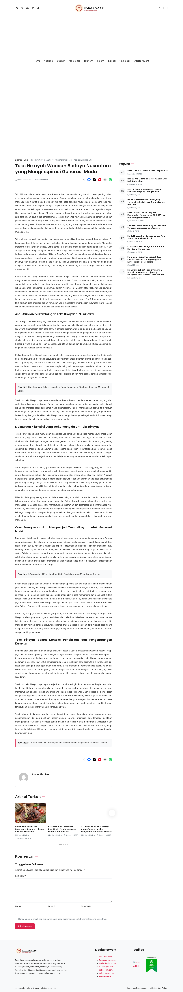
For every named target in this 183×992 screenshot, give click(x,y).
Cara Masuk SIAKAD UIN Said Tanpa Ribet (147, 170)
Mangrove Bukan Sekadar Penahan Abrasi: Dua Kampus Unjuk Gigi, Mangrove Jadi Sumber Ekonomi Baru (145, 272)
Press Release (105, 976)
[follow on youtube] (27, 8)
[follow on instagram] (22, 8)
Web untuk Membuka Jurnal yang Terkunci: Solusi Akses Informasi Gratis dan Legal (146, 202)
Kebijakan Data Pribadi (158, 988)
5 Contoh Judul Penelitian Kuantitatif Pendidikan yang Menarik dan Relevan (64, 574)
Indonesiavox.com (106, 973)
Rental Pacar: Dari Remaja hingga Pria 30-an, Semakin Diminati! (146, 237)
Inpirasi (112, 60)
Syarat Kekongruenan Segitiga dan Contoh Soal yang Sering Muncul (144, 190)
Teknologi (124, 60)
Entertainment (141, 60)
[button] (160, 8)
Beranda (18, 160)
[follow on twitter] (32, 8)
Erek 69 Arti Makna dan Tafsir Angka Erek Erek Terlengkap (147, 180)
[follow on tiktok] (38, 8)
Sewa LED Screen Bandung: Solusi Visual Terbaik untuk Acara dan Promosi (146, 226)
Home (37, 60)
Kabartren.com (105, 957)
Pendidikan (75, 60)
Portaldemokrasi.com (108, 960)
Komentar (20, 876)
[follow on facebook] (16, 8)
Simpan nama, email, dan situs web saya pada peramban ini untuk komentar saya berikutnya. (62, 919)
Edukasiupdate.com (107, 963)
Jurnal (21, 151)
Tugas (69, 821)
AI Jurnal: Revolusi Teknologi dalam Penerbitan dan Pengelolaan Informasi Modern (67, 742)
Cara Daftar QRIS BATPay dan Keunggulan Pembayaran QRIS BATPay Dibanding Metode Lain (146, 215)
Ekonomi (89, 60)
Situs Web (86, 906)
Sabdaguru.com (106, 970)
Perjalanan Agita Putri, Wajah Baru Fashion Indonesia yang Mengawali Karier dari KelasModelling (144, 259)
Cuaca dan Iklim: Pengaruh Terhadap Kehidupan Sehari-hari (145, 247)
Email (51, 906)
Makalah (61, 821)
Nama (18, 906)
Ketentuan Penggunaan (137, 988)
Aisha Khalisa (40, 774)
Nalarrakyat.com (106, 967)
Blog (26, 160)
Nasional (48, 60)
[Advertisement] (91, 37)
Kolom (100, 60)
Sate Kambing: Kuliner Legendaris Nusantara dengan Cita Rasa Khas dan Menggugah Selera (30, 830)
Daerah (61, 60)
